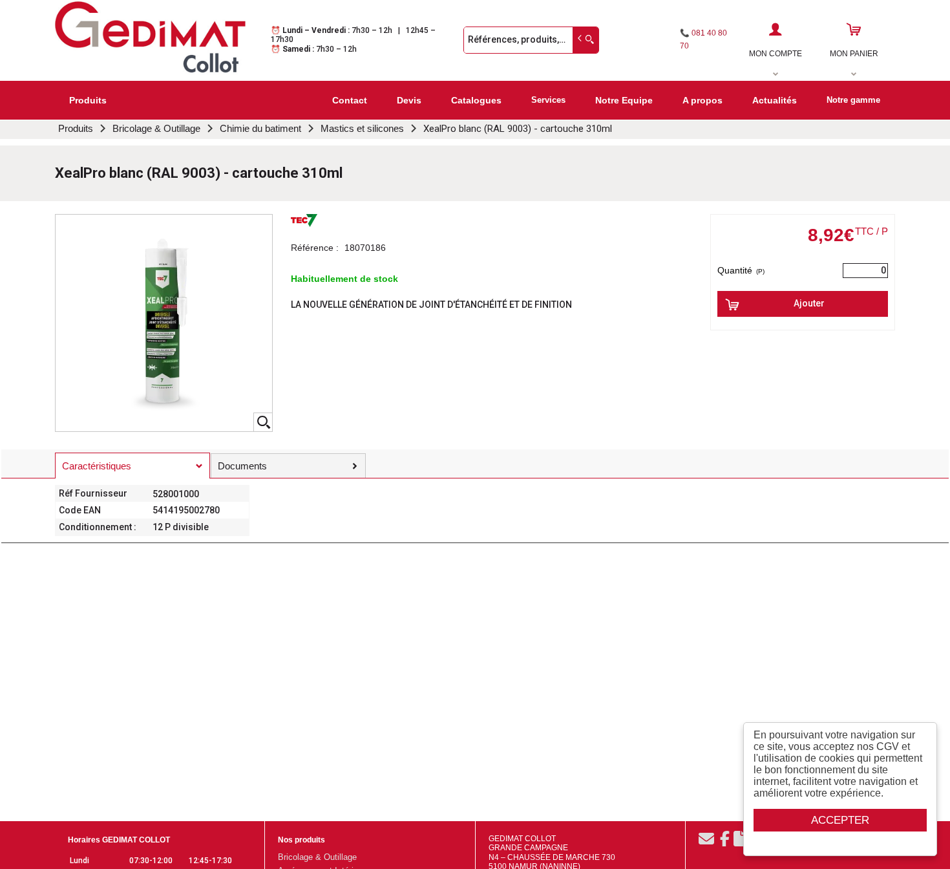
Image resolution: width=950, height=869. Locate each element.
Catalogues (476, 100)
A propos (702, 100)
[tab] (132, 465)
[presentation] (132, 465)
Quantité (741, 270)
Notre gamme (853, 100)
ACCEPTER (840, 820)
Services (548, 100)
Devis (409, 100)
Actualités (774, 100)
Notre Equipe (624, 100)
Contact (349, 100)
